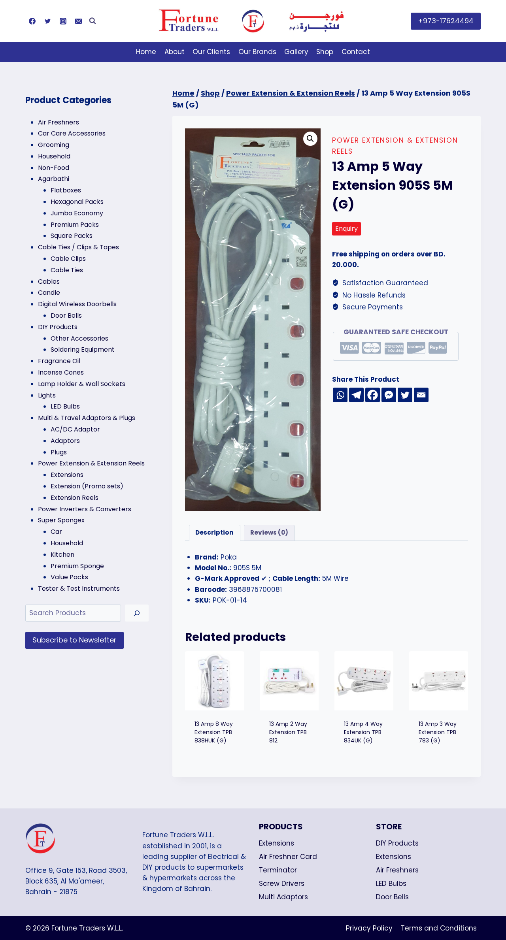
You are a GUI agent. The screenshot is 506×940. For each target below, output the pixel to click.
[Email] (78, 21)
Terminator (278, 870)
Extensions (276, 843)
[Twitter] (47, 21)
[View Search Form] (92, 20)
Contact (356, 52)
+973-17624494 (446, 21)
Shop (324, 52)
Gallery (296, 52)
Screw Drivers (281, 883)
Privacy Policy (369, 928)
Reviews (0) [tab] (269, 532)
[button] (310, 139)
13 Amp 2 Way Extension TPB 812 (288, 732)
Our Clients (211, 52)
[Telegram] (356, 395)
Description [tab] (214, 532)
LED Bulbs (391, 883)
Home (146, 52)
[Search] (137, 613)
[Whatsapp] (340, 395)
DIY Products (397, 843)
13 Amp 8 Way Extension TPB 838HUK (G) (213, 732)
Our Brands (257, 52)
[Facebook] (32, 21)
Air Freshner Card (288, 856)
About (174, 52)
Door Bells (392, 897)
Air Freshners (397, 870)
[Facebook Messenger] (388, 395)
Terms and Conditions (439, 928)
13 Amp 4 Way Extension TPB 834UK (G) (363, 732)
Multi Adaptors (283, 897)
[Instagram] (63, 21)
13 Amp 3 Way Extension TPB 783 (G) (438, 732)
